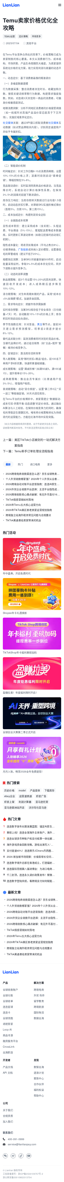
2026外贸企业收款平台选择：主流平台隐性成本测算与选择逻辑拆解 (33, 489)
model (22, 790)
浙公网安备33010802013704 (17, 1177)
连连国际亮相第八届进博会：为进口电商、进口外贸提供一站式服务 (29, 869)
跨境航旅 (39, 1006)
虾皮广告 (41, 796)
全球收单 (8, 1001)
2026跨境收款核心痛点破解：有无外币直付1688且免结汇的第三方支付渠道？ (33, 494)
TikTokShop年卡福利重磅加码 (20, 652)
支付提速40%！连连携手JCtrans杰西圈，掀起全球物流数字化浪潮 (29, 850)
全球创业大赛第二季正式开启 (19, 732)
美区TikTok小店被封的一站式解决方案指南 (37, 442)
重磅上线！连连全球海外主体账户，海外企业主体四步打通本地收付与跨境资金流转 (29, 832)
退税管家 (8, 1024)
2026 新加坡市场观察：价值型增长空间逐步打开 (29, 856)
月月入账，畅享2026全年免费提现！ (23, 771)
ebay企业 (9, 796)
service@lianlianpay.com (22, 1144)
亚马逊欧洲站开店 (14, 807)
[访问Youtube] (28, 1155)
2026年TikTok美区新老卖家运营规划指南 (29, 510)
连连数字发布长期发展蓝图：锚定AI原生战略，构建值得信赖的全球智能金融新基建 (29, 826)
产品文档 (8, 1067)
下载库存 (49, 790)
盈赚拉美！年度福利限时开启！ (20, 692)
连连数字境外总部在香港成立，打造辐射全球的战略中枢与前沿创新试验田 (29, 862)
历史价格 (9, 790)
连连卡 (6, 1012)
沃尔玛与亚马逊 (37, 807)
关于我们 (8, 1110)
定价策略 (23, 36)
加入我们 (8, 1121)
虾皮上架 (9, 802)
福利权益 (39, 1089)
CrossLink (8, 1046)
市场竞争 (36, 36)
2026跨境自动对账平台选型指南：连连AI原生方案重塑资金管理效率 (33, 484)
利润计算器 (25, 802)
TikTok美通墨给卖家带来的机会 (23, 520)
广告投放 (23, 249)
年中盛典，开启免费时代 (17, 573)
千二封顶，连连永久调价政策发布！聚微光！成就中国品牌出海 (29, 875)
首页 (11, 5)
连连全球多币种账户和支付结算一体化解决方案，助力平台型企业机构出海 (29, 838)
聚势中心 (39, 1078)
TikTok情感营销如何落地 (20, 499)
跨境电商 (39, 989)
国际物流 (39, 1012)
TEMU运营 (9, 36)
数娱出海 (39, 1018)
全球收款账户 (10, 989)
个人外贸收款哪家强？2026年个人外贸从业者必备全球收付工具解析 (33, 479)
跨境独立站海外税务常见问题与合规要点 (28, 515)
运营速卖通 (25, 796)
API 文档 (8, 1072)
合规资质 (8, 1115)
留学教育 (39, 1001)
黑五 (39, 324)
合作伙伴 (39, 1084)
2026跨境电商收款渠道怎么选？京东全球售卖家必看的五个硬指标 (33, 473)
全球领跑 (8, 1018)
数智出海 (39, 1067)
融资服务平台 (10, 1041)
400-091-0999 (16, 1139)
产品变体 (35, 790)
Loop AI (7, 1029)
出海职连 (8, 1052)
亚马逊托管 (42, 802)
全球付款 (8, 995)
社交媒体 (8, 122)
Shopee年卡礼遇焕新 (15, 613)
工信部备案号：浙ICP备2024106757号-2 (23, 1173)
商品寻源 (8, 1035)
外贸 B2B (39, 995)
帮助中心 (39, 1095)
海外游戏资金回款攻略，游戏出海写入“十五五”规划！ (29, 844)
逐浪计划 (39, 1072)
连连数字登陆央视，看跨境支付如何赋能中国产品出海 (29, 881)
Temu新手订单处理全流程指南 (33, 451)
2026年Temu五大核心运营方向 (23, 504)
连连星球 (8, 1006)
